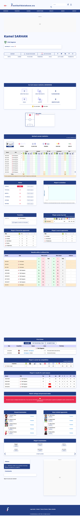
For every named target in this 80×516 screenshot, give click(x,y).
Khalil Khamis (52, 427)
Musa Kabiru (52, 431)
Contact (37, 509)
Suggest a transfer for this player (21, 222)
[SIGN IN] (71, 4)
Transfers (40, 56)
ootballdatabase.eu (24, 5)
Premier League (9, 366)
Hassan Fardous (13, 431)
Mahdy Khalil (52, 419)
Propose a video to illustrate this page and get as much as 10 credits (16, 466)
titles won (29, 56)
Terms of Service (44, 509)
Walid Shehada (13, 428)
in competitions (51, 343)
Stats (50, 56)
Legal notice (32, 509)
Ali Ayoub (16, 449)
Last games (60, 56)
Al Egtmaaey (9, 245)
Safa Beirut (8, 240)
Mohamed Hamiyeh (16, 444)
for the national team (38, 343)
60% (69, 221)
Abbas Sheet (52, 423)
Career (19, 56)
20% (71, 221)
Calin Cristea (52, 415)
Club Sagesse (11, 42)
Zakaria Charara (13, 423)
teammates (71, 56)
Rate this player (30, 186)
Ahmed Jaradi (13, 419)
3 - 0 (45, 350)
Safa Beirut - (29, 350)
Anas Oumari (64, 449)
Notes (9, 56)
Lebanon (12, 46)
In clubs (27, 343)
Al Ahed (8, 238)
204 (64, 221)
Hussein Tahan (13, 415)
